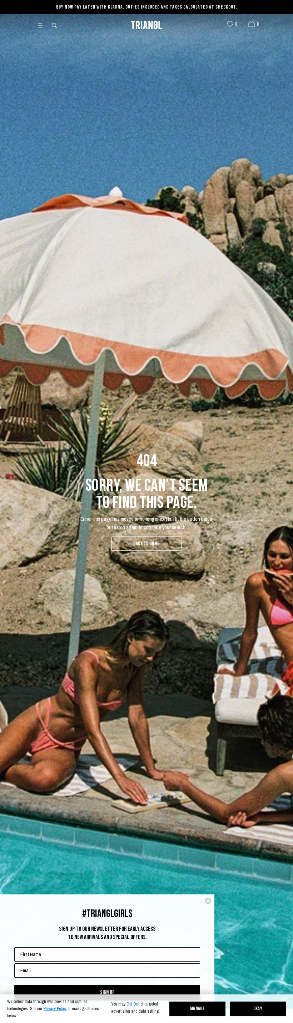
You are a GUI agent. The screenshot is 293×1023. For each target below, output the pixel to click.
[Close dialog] (208, 900)
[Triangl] (146, 25)
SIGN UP (107, 992)
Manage (197, 1009)
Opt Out (132, 1004)
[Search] (55, 25)
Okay (258, 1009)
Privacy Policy (55, 1009)
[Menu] (43, 25)
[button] (251, 24)
